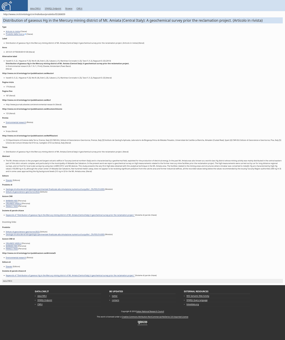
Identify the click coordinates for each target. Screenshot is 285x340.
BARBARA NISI (11, 201)
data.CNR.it (35, 8)
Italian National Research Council (150, 311)
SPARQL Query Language (197, 300)
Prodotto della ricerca (15, 34)
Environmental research (16, 122)
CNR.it (79, 8)
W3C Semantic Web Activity (197, 296)
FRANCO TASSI (12, 206)
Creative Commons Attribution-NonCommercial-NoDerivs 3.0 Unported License (155, 316)
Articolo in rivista (13, 31)
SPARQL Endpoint (53, 8)
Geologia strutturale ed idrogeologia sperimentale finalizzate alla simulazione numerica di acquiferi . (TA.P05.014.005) (55, 189)
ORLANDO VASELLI (13, 203)
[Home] (14, 5)
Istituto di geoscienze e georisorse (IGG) (23, 192)
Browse (68, 8)
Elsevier (9, 180)
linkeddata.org (192, 304)
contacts (115, 300)
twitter (115, 296)
